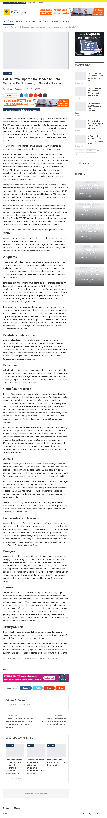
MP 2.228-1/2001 (21, 157)
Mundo (40, 2)
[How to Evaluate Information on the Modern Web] (56, 750)
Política (8, 21)
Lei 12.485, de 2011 (55, 160)
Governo (31, 21)
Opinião (55, 21)
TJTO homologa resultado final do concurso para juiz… (89, 185)
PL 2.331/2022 (32, 134)
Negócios (31, 2)
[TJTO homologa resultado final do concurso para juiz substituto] (80, 76)
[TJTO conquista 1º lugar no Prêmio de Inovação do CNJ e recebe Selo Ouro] (89, 276)
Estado (19, 21)
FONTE (6, 669)
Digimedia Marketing (96, 814)
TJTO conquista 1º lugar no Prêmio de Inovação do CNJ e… (89, 271)
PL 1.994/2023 (36, 166)
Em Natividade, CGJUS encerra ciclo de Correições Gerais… (88, 108)
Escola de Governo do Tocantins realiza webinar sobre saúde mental (54, 721)
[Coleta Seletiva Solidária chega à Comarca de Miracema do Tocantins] (80, 124)
